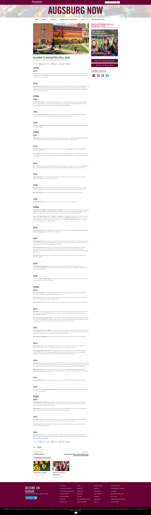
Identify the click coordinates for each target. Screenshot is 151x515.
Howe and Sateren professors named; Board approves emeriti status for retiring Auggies (76, 454)
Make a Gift (96, 501)
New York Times (78, 211)
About (44, 19)
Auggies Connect (55, 60)
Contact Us (84, 19)
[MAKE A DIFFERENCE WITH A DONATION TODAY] (104, 42)
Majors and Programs (64, 496)
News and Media (97, 493)
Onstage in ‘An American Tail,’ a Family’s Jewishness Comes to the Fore (53, 105)
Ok (76, 512)
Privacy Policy (114, 496)
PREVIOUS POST (38, 452)
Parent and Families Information (84, 499)
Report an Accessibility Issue (117, 493)
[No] (149, 511)
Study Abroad (80, 493)
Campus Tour (63, 499)
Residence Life (80, 491)
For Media (53, 19)
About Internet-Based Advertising (118, 499)
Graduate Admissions (64, 493)
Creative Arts (79, 488)
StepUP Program (63, 501)
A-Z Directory (62, 485)
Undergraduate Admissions (65, 488)
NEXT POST (85, 452)
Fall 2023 (39, 447)
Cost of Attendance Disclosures (117, 488)
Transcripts (79, 496)
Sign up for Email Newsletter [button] (104, 61)
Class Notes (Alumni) (63, 60)
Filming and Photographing (68, 19)
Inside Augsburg (97, 491)
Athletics (79, 485)
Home (36, 19)
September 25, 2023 (45, 60)
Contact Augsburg (115, 501)
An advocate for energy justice (40, 438)
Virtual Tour (96, 488)
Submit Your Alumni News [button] (104, 65)
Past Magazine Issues (98, 19)
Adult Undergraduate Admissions (67, 491)
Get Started (29, 498)
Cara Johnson (37, 60)
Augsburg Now (97, 499)
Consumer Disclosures (116, 485)
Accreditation (114, 491)
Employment (96, 496)
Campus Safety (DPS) (81, 501)
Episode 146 (69, 149)
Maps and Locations (98, 485)
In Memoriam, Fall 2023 (38, 454)
